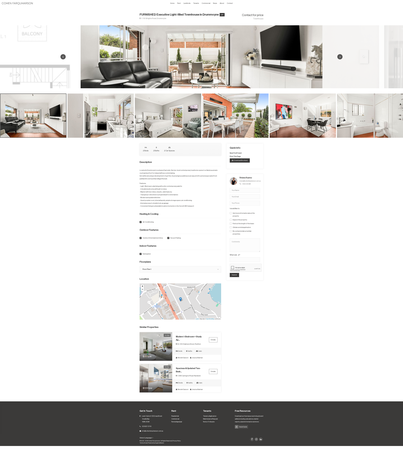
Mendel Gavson (182, 358)
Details (213, 340)
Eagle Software (159, 443)
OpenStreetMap (210, 319)
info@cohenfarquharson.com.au (152, 431)
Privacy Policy (177, 440)
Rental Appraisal (176, 422)
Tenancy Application (209, 416)
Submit (234, 275)
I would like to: (235, 208)
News (215, 3)
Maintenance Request (210, 419)
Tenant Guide (243, 427)
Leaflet (197, 319)
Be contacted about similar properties (242, 232)
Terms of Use (143, 443)
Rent (179, 3)
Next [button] (340, 56)
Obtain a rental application (242, 227)
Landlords (186, 3)
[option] (201, 56)
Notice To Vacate (209, 422)
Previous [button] (63, 56)
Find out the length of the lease (243, 223)
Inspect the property (240, 220)
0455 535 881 (246, 184)
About (222, 3)
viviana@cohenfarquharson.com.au (250, 181)
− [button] (142, 289)
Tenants (196, 3)
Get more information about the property (244, 214)
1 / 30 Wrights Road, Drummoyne (153, 18)
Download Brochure (241, 160)
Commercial (206, 3)
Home (172, 3)
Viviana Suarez (245, 178)
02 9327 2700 (146, 426)
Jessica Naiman (197, 358)
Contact (230, 3)
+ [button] (142, 286)
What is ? (235, 255)
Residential (175, 416)
